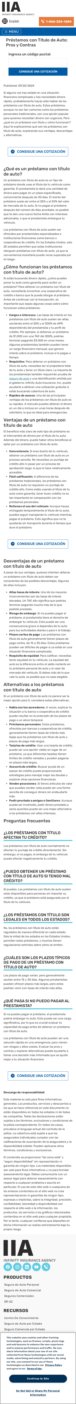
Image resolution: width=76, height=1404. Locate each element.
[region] (38, 1368)
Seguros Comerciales (19, 1296)
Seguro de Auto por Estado (23, 1323)
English (14, 21)
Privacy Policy (53, 1365)
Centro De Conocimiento (21, 1318)
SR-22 (8, 1301)
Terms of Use (34, 1368)
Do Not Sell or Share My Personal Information (38, 1392)
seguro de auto (19, 378)
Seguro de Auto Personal (21, 1284)
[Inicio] (19, 9)
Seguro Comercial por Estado (24, 1329)
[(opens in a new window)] (8, 1267)
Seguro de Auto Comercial (22, 1290)
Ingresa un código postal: (29, 54)
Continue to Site (38, 1378)
